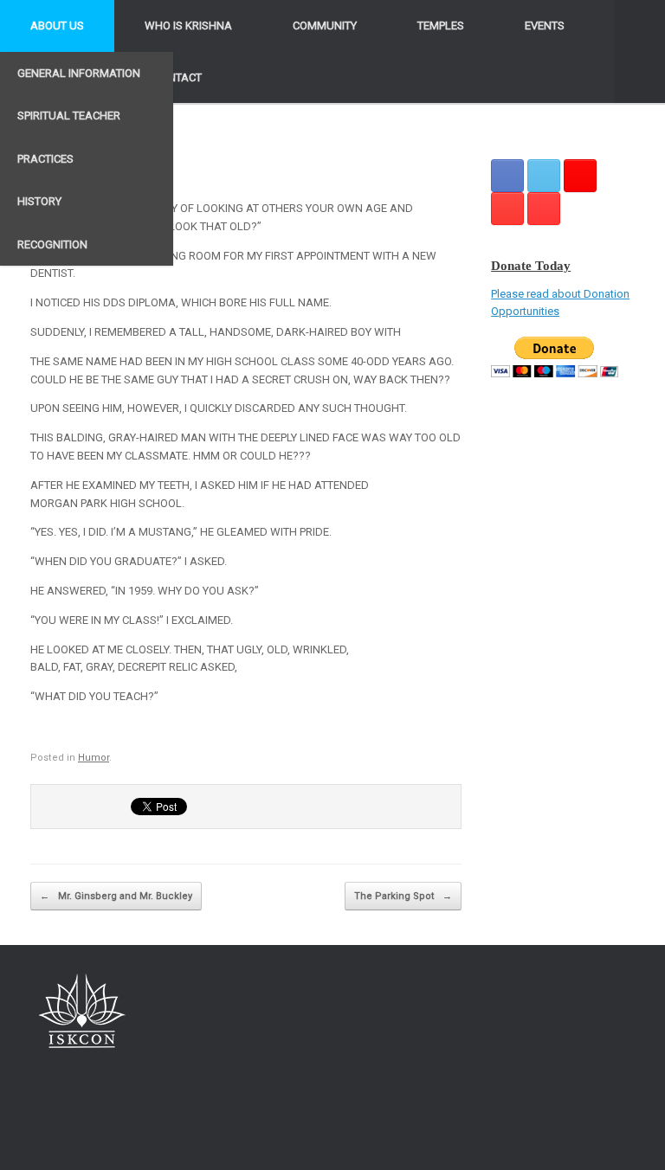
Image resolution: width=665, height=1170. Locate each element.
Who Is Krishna (188, 25)
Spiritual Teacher (68, 115)
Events (545, 25)
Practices (45, 158)
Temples (440, 25)
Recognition (52, 244)
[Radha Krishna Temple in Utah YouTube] (543, 208)
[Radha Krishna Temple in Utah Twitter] (543, 175)
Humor (93, 757)
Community (325, 25)
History (39, 201)
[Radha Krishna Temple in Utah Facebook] (507, 175)
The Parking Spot (403, 896)
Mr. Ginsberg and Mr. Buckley (116, 896)
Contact (177, 77)
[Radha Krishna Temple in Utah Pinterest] (507, 208)
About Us (57, 25)
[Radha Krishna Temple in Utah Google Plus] (580, 175)
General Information (78, 73)
